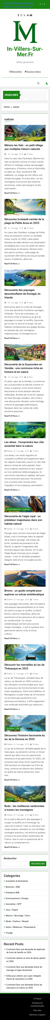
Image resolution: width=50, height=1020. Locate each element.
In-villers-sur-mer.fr (25, 52)
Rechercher (10, 858)
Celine (9, 451)
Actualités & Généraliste (17, 881)
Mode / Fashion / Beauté (17, 921)
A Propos (37, 999)
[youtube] (31, 15)
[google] (27, 15)
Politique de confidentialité (37, 1004)
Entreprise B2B (12, 892)
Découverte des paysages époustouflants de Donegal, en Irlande (22, 293)
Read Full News (11, 193)
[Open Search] (38, 83)
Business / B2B (13, 728)
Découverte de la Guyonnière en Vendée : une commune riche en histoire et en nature (23, 368)
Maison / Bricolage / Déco (18, 915)
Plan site (37, 1010)
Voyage (10, 138)
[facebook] (18, 15)
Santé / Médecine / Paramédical (20, 927)
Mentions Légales (37, 1015)
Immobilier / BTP (13, 904)
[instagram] (21, 15)
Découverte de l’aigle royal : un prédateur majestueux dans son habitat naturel (23, 520)
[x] (24, 15)
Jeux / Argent (12, 910)
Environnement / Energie (18, 435)
